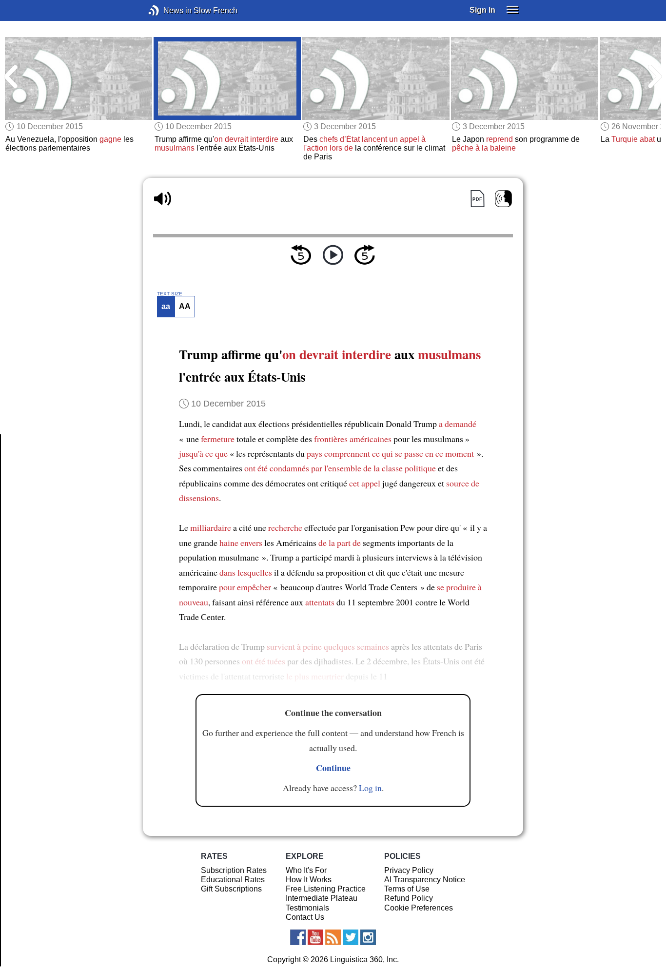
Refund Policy (408, 898)
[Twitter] (350, 937)
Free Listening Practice (326, 889)
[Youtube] (315, 937)
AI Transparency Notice (424, 879)
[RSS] (333, 937)
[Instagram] (368, 937)
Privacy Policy (408, 870)
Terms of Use (407, 889)
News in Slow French (168, 10)
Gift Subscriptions (231, 889)
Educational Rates (233, 879)
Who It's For (306, 870)
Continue (333, 767)
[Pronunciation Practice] (503, 199)
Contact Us (305, 917)
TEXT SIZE (169, 293)
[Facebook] (298, 937)
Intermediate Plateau (321, 898)
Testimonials (307, 908)
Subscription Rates (234, 870)
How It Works (309, 879)
